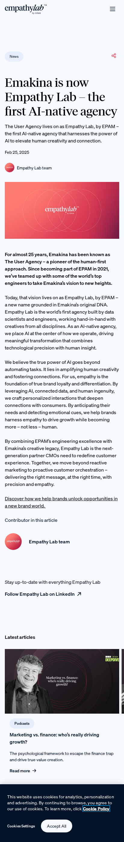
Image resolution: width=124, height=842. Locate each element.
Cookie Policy (96, 808)
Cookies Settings (21, 826)
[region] (62, 813)
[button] (113, 55)
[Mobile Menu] (112, 9)
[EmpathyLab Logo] (26, 8)
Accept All (56, 826)
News (14, 56)
